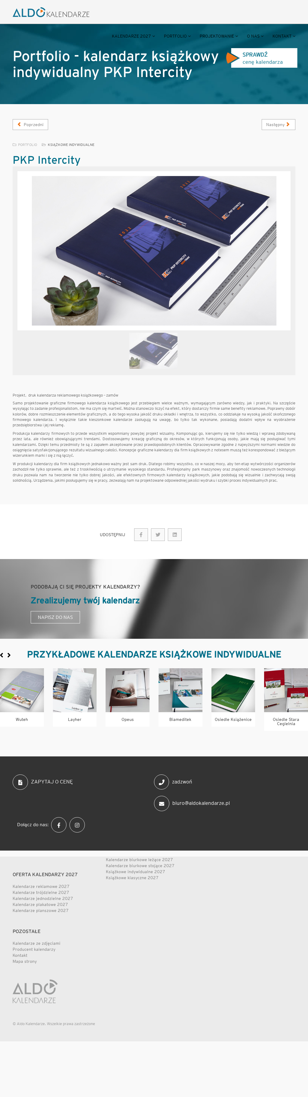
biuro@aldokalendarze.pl (201, 803)
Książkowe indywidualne (71, 144)
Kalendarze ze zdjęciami (36, 943)
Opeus (128, 719)
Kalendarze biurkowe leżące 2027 (139, 859)
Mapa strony (25, 961)
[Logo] (51, 12)
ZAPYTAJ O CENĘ (52, 782)
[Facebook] (60, 824)
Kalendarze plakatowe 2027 (40, 904)
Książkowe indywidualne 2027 (135, 871)
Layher (75, 719)
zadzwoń (182, 782)
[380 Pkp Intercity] (141, 534)
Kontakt (282, 36)
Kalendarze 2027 (131, 36)
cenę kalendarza (265, 58)
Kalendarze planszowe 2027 (41, 910)
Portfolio (175, 36)
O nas (253, 36)
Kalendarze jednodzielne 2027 (43, 898)
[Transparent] (153, 351)
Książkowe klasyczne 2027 (132, 877)
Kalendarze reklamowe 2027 (41, 886)
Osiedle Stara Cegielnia (286, 721)
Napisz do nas (55, 617)
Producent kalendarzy (34, 949)
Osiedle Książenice (233, 719)
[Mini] (22, 690)
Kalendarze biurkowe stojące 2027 (140, 865)
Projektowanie (217, 36)
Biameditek (180, 719)
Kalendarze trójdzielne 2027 (41, 892)
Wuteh (22, 719)
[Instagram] (78, 824)
